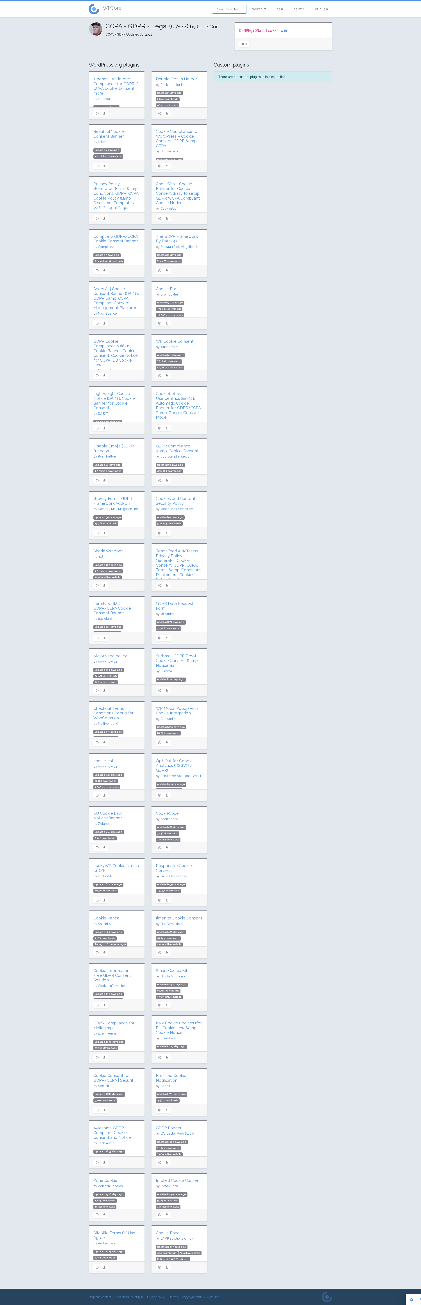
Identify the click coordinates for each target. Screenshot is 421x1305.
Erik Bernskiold (172, 924)
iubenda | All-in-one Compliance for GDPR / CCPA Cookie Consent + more (115, 86)
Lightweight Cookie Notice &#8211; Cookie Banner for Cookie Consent (114, 400)
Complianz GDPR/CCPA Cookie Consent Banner (115, 238)
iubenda (104, 99)
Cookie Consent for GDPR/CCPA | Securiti (113, 1078)
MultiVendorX (108, 723)
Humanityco (169, 151)
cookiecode (169, 819)
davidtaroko (107, 618)
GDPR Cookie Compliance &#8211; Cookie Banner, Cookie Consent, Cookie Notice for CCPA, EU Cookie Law (115, 353)
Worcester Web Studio (177, 1133)
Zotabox (104, 824)
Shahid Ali (105, 924)
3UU (101, 557)
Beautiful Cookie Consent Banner (108, 134)
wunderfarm (169, 347)
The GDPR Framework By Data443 (177, 238)
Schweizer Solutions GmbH (181, 776)
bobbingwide (108, 661)
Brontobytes (170, 294)
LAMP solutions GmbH (177, 1238)
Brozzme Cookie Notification (171, 1078)
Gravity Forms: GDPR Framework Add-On (112, 501)
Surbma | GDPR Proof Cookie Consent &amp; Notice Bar (177, 661)
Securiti (103, 1086)
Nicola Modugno (173, 976)
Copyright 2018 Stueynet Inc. (201, 1297)
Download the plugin (129, 1297)
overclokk (168, 1038)
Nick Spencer (108, 313)
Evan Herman (108, 1033)
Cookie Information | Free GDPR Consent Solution (112, 975)
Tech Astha (106, 1143)
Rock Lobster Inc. (173, 85)
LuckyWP (105, 876)
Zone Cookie (105, 1180)
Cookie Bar (166, 289)
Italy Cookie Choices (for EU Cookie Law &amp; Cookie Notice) (179, 1028)
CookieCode (167, 813)
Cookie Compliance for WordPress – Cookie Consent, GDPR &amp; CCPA (177, 138)
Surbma (166, 671)
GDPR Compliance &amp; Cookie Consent (177, 448)
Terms (174, 1297)
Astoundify (168, 719)
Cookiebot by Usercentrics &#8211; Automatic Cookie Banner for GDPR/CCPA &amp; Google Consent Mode (178, 405)
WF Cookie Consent (174, 341)
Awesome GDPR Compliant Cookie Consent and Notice (112, 1133)
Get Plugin (320, 9)
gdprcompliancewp (175, 456)
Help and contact (100, 1297)
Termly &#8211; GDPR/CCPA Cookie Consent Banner (112, 608)
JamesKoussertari (174, 876)
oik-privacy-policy (110, 656)
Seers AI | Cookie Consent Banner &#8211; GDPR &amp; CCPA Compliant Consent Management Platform (116, 298)
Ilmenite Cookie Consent (179, 918)
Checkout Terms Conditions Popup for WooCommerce (113, 713)
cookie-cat (103, 761)
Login (279, 9)
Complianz (106, 247)
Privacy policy (156, 1297)
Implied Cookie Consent (178, 1180)
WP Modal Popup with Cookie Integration (177, 711)
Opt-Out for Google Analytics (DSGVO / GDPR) (174, 766)
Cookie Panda (106, 918)
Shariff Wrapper (108, 551)
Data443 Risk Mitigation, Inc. (181, 247)
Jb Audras (168, 614)
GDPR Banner (169, 1128)
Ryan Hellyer (107, 456)
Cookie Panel (168, 1233)
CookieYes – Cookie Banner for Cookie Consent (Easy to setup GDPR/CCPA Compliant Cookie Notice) (178, 193)
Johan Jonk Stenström (177, 509)
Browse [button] (257, 9)
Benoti (165, 1086)
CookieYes (168, 208)
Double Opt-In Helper (176, 79)
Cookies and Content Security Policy (175, 501)
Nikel (102, 142)
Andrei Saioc (107, 1243)
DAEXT (103, 413)
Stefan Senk (169, 1186)
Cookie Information (112, 986)
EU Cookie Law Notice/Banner (107, 815)
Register (298, 9)
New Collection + (229, 9)
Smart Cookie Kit (171, 970)
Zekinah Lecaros (110, 1186)
